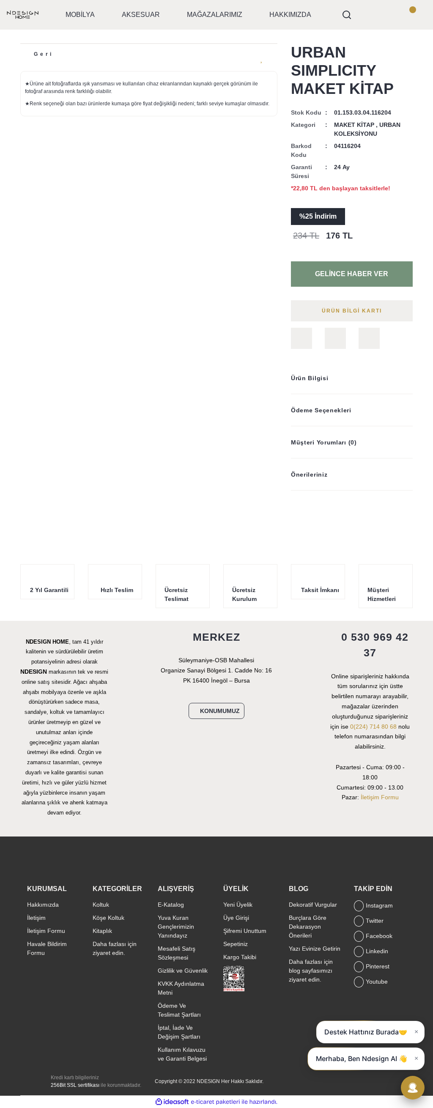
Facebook (379, 935)
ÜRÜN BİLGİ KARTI (352, 311)
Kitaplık (102, 930)
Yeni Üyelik (237, 904)
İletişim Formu (380, 797)
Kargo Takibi (239, 957)
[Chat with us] (413, 1088)
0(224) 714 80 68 (373, 726)
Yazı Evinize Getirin (314, 948)
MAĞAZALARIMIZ (214, 14)
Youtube (377, 981)
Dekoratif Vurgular (313, 904)
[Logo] (22, 14)
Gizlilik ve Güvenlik (183, 970)
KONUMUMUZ (220, 711)
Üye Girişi (236, 917)
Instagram (379, 905)
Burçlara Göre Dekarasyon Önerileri (307, 926)
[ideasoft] (172, 1102)
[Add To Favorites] (262, 58)
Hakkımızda (43, 904)
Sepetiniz (235, 944)
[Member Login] (394, 14)
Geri (44, 54)
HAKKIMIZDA (290, 14)
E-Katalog (171, 904)
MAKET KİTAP (354, 124)
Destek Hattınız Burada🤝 (365, 1032)
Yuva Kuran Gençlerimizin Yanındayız (176, 926)
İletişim (36, 917)
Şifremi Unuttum (244, 930)
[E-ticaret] (215, 1102)
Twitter (375, 920)
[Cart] (417, 14)
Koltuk (101, 904)
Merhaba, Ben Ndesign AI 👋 (361, 1058)
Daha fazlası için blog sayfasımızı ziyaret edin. (311, 970)
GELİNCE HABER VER (351, 273)
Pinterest (377, 966)
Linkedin (377, 951)
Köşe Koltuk (108, 917)
